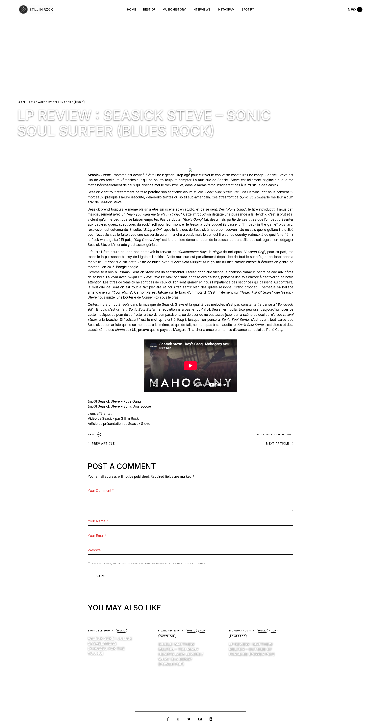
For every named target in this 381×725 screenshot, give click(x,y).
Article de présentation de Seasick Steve (119, 424)
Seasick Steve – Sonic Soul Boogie (124, 406)
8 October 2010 (99, 631)
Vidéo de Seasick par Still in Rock (113, 418)
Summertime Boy (192, 252)
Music (79, 102)
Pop (202, 630)
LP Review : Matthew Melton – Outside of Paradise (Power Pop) (252, 649)
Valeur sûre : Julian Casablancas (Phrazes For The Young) (110, 646)
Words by (54, 102)
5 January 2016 (169, 631)
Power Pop (167, 636)
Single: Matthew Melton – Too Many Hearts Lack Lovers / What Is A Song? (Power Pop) (180, 654)
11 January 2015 (240, 631)
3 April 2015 (26, 102)
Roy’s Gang (236, 209)
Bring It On (152, 230)
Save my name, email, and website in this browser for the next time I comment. (149, 563)
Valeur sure (284, 434)
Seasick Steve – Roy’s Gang (119, 401)
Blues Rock (265, 434)
